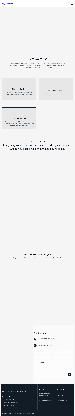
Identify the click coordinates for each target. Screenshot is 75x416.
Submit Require (69, 374)
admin (9, 270)
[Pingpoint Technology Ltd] (8, 3)
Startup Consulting (55, 270)
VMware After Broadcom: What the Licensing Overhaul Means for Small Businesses (19, 277)
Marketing (15, 270)
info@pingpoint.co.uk (13, 402)
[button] (3, 291)
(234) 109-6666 (10, 405)
